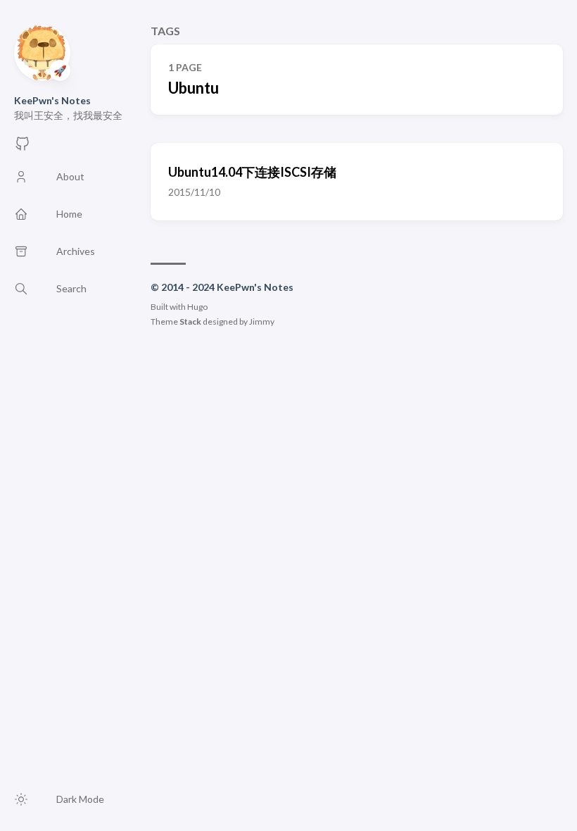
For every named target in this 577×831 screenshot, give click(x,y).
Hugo (197, 306)
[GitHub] (22, 147)
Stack (190, 321)
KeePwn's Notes (52, 100)
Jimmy (261, 321)
